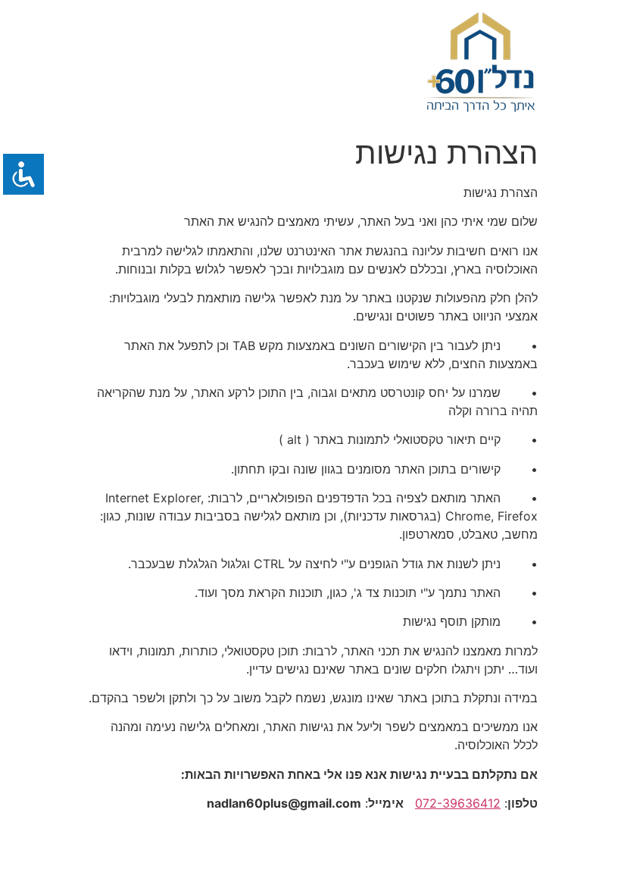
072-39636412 (458, 803)
